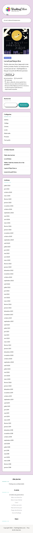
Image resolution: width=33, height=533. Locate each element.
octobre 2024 (8, 209)
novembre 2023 (8, 233)
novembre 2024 (8, 206)
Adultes (6, 120)
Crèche (6, 126)
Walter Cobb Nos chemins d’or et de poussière (14, 163)
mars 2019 (7, 420)
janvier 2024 (7, 230)
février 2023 (7, 264)
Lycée (6, 130)
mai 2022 (6, 294)
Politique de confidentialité (16, 484)
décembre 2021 (8, 311)
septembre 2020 (9, 362)
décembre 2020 (8, 352)
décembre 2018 (8, 430)
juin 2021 (6, 331)
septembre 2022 (9, 280)
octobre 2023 (8, 236)
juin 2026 (6, 189)
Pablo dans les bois (9, 155)
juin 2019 (6, 409)
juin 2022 (6, 291)
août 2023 (7, 243)
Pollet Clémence (18, 87)
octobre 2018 (8, 437)
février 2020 (7, 382)
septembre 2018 (8, 440)
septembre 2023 (9, 240)
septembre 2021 (8, 321)
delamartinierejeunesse (20, 84)
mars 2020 (7, 379)
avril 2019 (7, 416)
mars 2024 (7, 223)
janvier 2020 (7, 386)
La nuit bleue (7, 159)
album (8, 82)
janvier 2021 (7, 348)
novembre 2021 (8, 314)
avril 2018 (7, 457)
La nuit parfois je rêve (12, 61)
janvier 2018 (7, 467)
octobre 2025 (8, 192)
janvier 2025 (7, 202)
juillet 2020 (7, 369)
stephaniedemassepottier (11, 89)
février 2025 (7, 199)
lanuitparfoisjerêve (9, 87)
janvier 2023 (7, 267)
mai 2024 (6, 216)
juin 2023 (6, 250)
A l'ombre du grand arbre (16, 495)
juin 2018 (6, 450)
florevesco (26, 85)
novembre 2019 (8, 392)
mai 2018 (6, 454)
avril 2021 (7, 338)
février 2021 (7, 345)
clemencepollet (19, 82)
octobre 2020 (8, 359)
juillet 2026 (7, 185)
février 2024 (7, 226)
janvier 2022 (7, 308)
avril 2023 (7, 257)
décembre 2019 (8, 389)
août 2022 (7, 284)
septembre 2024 (9, 213)
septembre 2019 (8, 399)
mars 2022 (7, 301)
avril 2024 (7, 219)
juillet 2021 (7, 328)
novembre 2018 (8, 433)
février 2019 (7, 423)
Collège (6, 123)
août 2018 (7, 443)
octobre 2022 (8, 277)
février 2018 (7, 464)
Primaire (6, 137)
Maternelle (8, 58)
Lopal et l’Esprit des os (10, 168)
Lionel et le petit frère (10, 172)
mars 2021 (7, 342)
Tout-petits (7, 140)
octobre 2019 (8, 396)
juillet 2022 (7, 287)
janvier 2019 (7, 426)
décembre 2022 (8, 270)
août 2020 (7, 365)
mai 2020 (7, 372)
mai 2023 (6, 253)
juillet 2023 (7, 247)
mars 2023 (7, 260)
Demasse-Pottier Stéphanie (11, 85)
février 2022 (7, 304)
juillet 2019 (7, 406)
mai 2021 (6, 335)
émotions (20, 85)
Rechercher (7, 98)
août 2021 (7, 325)
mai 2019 (6, 413)
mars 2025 (7, 196)
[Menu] (7, 14)
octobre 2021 (8, 318)
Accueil (6, 20)
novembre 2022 (8, 274)
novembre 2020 (8, 355)
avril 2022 (7, 297)
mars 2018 (7, 460)
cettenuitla (12, 82)
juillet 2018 (7, 447)
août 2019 (7, 403)
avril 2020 (7, 375)
